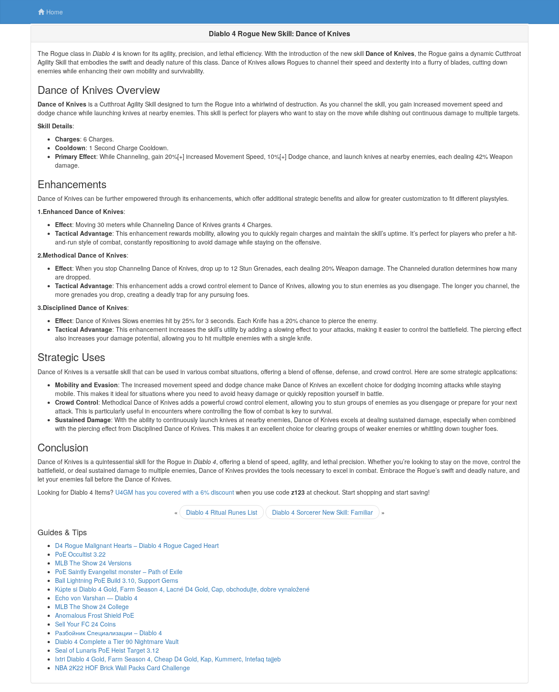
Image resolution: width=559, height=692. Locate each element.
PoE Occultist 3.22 (80, 554)
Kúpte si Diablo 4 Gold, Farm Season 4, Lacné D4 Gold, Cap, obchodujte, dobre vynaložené (182, 589)
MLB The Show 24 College (92, 606)
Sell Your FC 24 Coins (85, 624)
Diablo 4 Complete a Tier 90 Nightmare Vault (117, 641)
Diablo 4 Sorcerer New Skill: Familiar (322, 512)
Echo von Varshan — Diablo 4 (96, 597)
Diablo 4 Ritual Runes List (221, 512)
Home (54, 11)
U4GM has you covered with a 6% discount (174, 492)
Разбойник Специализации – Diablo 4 (108, 632)
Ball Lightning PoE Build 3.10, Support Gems (116, 580)
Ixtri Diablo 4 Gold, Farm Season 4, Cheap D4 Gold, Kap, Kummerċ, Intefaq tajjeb (168, 658)
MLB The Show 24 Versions (93, 562)
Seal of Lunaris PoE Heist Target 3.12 (107, 650)
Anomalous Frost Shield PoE (94, 615)
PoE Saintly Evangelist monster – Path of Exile (119, 571)
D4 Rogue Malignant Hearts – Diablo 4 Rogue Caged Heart (137, 545)
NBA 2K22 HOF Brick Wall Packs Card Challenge (122, 667)
